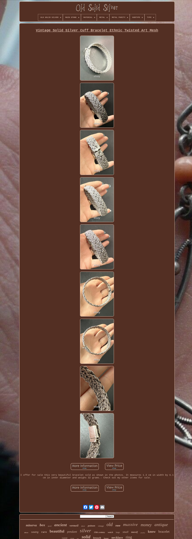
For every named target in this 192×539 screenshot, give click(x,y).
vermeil (74, 525)
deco (26, 533)
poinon (91, 525)
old (110, 524)
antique (161, 524)
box (42, 525)
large (118, 532)
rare (44, 532)
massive (130, 524)
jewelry (143, 533)
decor (83, 526)
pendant (72, 531)
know (152, 531)
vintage (101, 526)
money (146, 524)
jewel (49, 526)
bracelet (164, 531)
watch (110, 532)
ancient (60, 525)
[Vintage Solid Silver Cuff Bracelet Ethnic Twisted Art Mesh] (97, 58)
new (117, 525)
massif (134, 532)
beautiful (57, 531)
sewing (34, 532)
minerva (31, 525)
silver (85, 530)
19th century (99, 532)
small (125, 531)
